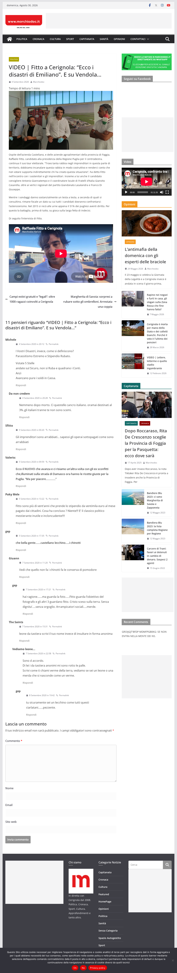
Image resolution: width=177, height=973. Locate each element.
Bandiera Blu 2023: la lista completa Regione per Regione (157, 528)
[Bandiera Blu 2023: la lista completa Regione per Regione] (133, 531)
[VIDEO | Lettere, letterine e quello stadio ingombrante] (133, 365)
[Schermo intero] (167, 192)
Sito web (11, 822)
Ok (75, 967)
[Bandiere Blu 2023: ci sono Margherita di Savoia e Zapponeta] (133, 503)
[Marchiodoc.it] (9, 39)
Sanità (104, 39)
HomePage (105, 901)
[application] (146, 182)
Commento (13, 741)
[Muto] (161, 192)
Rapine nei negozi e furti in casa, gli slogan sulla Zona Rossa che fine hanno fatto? (157, 302)
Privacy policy (97, 967)
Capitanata (87, 39)
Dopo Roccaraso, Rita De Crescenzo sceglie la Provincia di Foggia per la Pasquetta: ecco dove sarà (146, 443)
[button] (147, 39)
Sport (70, 39)
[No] (172, 960)
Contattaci (138, 39)
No (83, 967)
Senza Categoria (108, 930)
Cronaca (38, 39)
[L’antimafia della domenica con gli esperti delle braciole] (146, 223)
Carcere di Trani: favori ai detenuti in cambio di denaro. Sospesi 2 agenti (157, 556)
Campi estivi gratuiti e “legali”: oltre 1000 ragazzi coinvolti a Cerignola (32, 299)
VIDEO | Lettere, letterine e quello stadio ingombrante (157, 363)
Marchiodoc (38, 81)
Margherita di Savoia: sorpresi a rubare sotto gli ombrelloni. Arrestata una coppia (87, 302)
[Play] (126, 192)
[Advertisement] (109, 21)
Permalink (53, 344)
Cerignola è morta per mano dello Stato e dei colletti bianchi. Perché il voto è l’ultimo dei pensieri (157, 333)
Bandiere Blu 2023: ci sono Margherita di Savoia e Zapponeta (155, 500)
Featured (104, 894)
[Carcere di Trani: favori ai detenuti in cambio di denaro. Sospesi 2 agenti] (133, 558)
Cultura (55, 39)
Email (8, 805)
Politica (21, 39)
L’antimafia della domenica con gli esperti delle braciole (145, 255)
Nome (9, 788)
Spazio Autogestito (110, 938)
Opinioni (119, 39)
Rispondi (21, 385)
